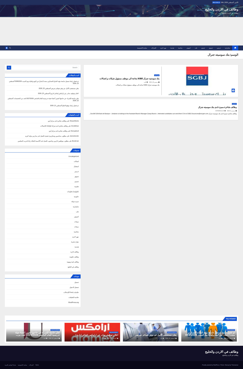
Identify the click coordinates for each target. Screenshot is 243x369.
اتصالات (76, 161)
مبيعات (76, 222)
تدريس (219, 48)
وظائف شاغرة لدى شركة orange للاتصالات (54, 126)
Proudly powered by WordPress (211, 365)
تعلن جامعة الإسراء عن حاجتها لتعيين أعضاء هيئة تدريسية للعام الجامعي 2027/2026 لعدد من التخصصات (46, 98)
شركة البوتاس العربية (10, 365)
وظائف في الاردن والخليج (221, 9)
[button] (10, 48)
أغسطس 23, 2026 (228, 338)
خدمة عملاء (75, 201)
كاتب (145, 82)
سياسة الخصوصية (142, 48)
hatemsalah (219, 110)
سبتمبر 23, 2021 (153, 82)
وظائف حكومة (74, 257)
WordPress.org (73, 302)
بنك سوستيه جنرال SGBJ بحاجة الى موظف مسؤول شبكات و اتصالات (129, 78)
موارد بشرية (75, 242)
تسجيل (76, 282)
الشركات (153, 48)
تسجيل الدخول (74, 287)
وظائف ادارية (74, 252)
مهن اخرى (163, 48)
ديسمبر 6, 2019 (231, 110)
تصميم (203, 48)
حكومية (76, 196)
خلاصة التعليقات (74, 297)
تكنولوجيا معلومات (73, 191)
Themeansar (234, 365)
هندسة (172, 48)
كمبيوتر (189, 48)
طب (196, 48)
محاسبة (180, 48)
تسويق (211, 48)
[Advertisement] (121, 31)
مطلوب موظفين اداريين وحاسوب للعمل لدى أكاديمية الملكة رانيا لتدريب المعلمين (43, 141)
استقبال (76, 166)
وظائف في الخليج (73, 267)
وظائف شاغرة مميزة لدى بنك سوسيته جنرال (217, 107)
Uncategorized (74, 156)
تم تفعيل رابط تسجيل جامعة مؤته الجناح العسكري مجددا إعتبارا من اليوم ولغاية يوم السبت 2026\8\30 (47, 81)
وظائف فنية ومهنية (73, 262)
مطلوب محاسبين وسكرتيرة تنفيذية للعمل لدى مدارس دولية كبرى (45, 136)
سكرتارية (227, 48)
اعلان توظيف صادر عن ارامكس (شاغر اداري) (64, 93)
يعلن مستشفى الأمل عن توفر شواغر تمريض (65, 88)
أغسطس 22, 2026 (53, 338)
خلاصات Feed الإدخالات (71, 292)
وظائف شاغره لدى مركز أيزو (57, 121)
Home (37, 365)
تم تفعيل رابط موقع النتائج (70, 105)
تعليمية (76, 186)
